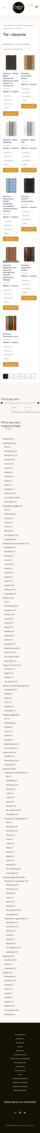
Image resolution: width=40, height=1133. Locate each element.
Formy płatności (20, 1063)
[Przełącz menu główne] (4, 7)
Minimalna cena (18, 412)
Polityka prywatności (20, 1078)
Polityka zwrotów (20, 1055)
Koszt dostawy (20, 1070)
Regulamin (20, 1051)
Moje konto (20, 1039)
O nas (20, 1074)
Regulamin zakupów (20, 1082)
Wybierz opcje (10, 113)
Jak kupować (20, 1067)
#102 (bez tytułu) (20, 1090)
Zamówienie (20, 1043)
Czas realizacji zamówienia (20, 1059)
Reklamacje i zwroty (20, 1086)
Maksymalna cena (32, 412)
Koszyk (20, 1047)
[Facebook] (20, 1113)
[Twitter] (25, 1113)
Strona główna (8, 25)
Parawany (19, 25)
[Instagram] (15, 1113)
